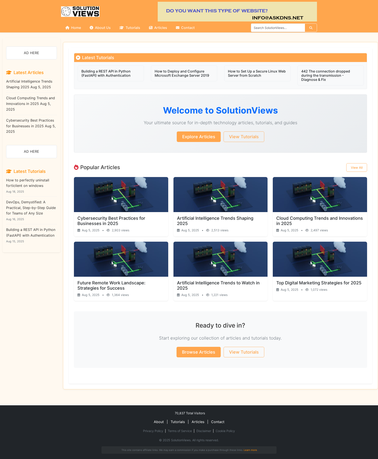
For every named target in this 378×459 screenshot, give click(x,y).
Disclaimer (203, 431)
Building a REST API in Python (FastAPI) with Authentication (30, 235)
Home (75, 27)
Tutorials (132, 27)
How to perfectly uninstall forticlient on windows (27, 185)
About (159, 422)
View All (356, 167)
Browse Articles (198, 352)
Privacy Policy (153, 431)
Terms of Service (180, 431)
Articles (160, 27)
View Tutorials (244, 136)
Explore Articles (198, 136)
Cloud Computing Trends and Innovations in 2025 (30, 103)
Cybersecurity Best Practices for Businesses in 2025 (31, 126)
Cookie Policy (225, 431)
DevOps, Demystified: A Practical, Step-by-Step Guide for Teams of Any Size (31, 210)
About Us (102, 27)
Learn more (250, 450)
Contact (187, 27)
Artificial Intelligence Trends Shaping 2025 (29, 84)
